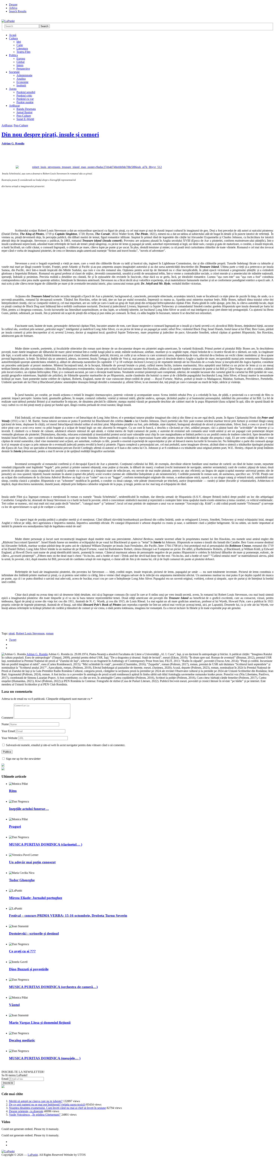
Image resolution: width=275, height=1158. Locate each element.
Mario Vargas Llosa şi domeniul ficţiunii (40, 1022)
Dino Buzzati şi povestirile (28, 969)
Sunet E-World (25, 119)
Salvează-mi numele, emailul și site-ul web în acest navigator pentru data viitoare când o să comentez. (65, 745)
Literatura (22, 48)
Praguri (15, 826)
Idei (18, 41)
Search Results (17, 11)
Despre (13, 4)
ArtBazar (14, 105)
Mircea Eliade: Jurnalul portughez (35, 898)
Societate (14, 72)
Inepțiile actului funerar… (29, 809)
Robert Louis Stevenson (30, 633)
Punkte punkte (24, 102)
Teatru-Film (23, 51)
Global (20, 61)
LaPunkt (33, 1154)
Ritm (13, 791)
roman (50, 633)
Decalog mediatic (22, 1040)
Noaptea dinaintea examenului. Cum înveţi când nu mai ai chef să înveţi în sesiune (57, 1107)
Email (4, 1078)
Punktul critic (24, 95)
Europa (20, 58)
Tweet (12, 639)
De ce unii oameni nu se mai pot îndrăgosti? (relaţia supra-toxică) (47, 1104)
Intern (19, 65)
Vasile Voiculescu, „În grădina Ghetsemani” (35, 1114)
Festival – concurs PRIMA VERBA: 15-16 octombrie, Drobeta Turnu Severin (68, 916)
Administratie (24, 75)
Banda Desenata (26, 109)
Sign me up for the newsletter (23, 758)
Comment (7, 717)
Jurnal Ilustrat (24, 112)
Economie (22, 82)
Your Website (9, 738)
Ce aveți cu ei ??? (22, 951)
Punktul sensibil (25, 92)
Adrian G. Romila (12, 143)
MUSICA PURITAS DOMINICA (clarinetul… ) (45, 844)
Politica (13, 55)
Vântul (14, 1005)
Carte (19, 45)
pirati (12, 633)
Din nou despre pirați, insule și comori (50, 134)
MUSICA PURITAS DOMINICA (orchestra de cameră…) (53, 987)
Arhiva (13, 8)
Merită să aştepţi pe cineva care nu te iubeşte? (35, 1101)
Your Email (8, 731)
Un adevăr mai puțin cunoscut (32, 862)
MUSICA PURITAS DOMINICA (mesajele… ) (44, 1058)
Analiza (21, 78)
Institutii (21, 85)
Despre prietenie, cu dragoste (26, 1111)
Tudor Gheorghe (22, 880)
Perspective (23, 68)
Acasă (12, 35)
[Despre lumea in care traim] (8, 21)
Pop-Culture (23, 115)
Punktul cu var (25, 98)
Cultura (13, 38)
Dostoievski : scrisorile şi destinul (34, 933)
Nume (5, 724)
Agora (12, 88)
